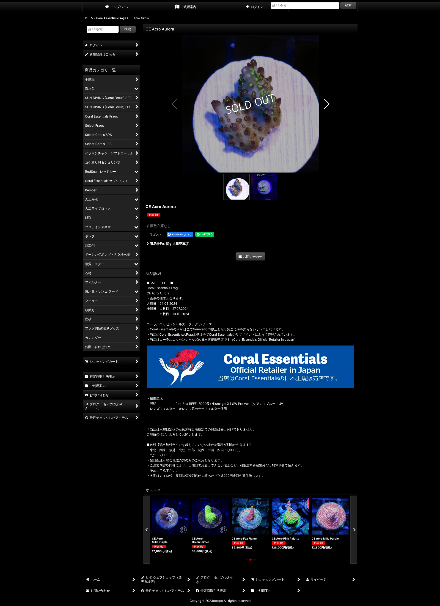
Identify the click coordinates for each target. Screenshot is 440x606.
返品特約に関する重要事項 (169, 244)
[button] (174, 104)
